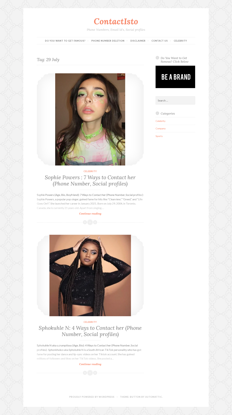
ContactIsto (116, 21)
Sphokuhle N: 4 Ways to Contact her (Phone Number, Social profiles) (90, 331)
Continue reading (95, 214)
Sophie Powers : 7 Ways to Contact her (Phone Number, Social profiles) (90, 180)
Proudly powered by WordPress (91, 396)
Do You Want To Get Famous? (65, 40)
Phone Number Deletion (107, 40)
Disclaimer (138, 40)
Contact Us (159, 40)
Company (161, 128)
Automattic (153, 396)
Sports (159, 136)
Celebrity (180, 40)
